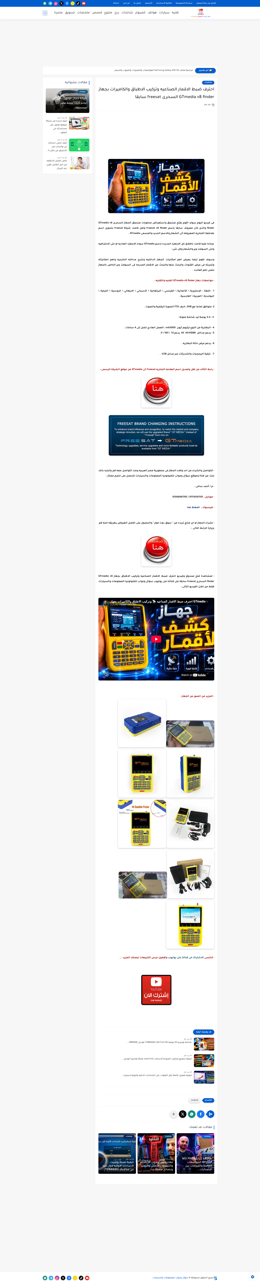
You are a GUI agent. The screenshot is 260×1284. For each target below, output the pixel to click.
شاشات (127, 13)
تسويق (70, 13)
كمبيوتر (140, 13)
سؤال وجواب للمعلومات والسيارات (170, 1278)
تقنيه (175, 13)
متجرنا (58, 13)
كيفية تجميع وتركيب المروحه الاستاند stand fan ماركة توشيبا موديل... (156, 1059)
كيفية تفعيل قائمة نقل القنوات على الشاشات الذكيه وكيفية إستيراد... (156, 1075)
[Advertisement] (130, 43)
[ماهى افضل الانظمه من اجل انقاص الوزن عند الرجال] (79, 163)
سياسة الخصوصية (184, 3)
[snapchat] (73, 3)
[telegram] (50, 3)
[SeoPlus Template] (215, 1278)
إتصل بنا (137, 3)
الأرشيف (148, 3)
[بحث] (45, 13)
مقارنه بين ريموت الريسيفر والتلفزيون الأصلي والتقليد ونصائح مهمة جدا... (156, 1166)
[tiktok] (78, 3)
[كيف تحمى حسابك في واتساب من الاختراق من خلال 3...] (79, 145)
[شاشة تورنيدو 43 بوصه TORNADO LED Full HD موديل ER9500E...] (204, 1044)
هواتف (152, 13)
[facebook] (67, 3)
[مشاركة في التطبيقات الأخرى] (173, 1114)
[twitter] (61, 3)
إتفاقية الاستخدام (164, 3)
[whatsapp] (45, 3)
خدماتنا (116, 3)
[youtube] (84, 3)
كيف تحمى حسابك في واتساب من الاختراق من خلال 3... (56, 147)
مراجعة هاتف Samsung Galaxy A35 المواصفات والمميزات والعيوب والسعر (155, 70)
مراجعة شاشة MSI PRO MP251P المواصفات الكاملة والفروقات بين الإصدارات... (197, 1164)
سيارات (164, 13)
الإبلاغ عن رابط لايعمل (206, 3)
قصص (97, 13)
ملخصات (83, 13)
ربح (117, 13)
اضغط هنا (193, 507)
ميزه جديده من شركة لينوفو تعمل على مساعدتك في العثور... (56, 127)
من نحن (126, 3)
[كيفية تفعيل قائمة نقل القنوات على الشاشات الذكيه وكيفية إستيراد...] (204, 1077)
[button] (200, 1114)
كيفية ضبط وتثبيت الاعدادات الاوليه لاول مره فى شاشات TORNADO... (118, 1166)
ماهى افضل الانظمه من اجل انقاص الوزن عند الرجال (56, 165)
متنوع (108, 13)
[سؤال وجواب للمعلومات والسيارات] (200, 12)
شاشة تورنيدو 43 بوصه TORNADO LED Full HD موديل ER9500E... (159, 1042)
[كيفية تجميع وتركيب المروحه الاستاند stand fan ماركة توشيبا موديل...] (204, 1060)
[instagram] (56, 3)
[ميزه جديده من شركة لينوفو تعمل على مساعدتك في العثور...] (79, 123)
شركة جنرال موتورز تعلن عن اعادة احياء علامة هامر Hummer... (69, 103)
